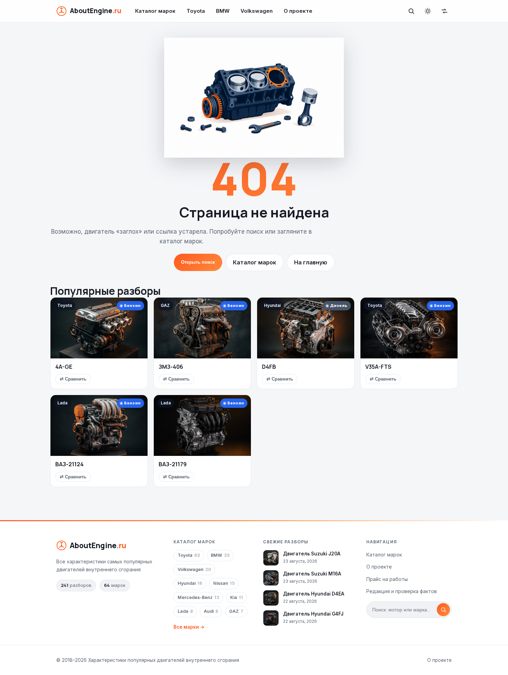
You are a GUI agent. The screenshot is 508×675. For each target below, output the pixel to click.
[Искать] (443, 609)
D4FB (269, 367)
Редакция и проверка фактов (401, 591)
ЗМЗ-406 (171, 367)
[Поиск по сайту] (411, 11)
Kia (236, 597)
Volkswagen (257, 11)
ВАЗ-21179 (173, 464)
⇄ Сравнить (73, 379)
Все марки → (189, 627)
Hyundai (190, 583)
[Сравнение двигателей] (444, 11)
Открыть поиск (198, 262)
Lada (185, 611)
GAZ (236, 611)
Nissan (224, 583)
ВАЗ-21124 (69, 464)
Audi (211, 611)
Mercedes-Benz (198, 597)
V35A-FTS (378, 367)
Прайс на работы (387, 579)
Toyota (196, 11)
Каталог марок (155, 11)
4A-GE (63, 367)
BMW (222, 11)
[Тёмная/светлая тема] (428, 11)
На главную (310, 262)
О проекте (298, 11)
